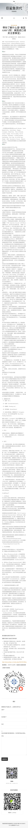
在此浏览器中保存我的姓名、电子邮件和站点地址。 (13, 733)
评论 (2, 736)
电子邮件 (4, 717)
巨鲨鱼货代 (14, 8)
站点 (2, 724)
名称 (2, 709)
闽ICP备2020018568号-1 (21, 823)
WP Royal (17, 825)
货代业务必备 (14, 25)
